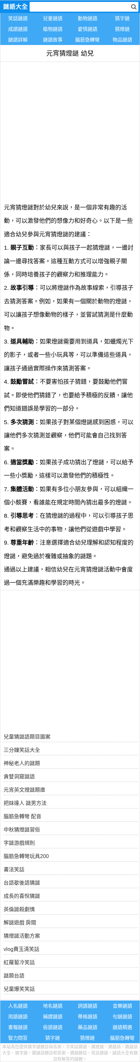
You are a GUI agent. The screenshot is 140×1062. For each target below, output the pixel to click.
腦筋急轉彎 (87, 39)
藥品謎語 (87, 1027)
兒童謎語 (53, 18)
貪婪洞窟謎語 (19, 776)
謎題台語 (14, 975)
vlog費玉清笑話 (21, 949)
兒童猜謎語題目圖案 (27, 737)
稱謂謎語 (53, 1016)
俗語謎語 (53, 1027)
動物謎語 (87, 18)
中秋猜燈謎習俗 (22, 829)
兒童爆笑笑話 (19, 989)
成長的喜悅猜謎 (22, 896)
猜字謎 (122, 18)
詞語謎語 (87, 1006)
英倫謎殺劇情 (19, 909)
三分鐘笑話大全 (22, 750)
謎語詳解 (18, 39)
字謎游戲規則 (19, 843)
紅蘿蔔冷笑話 (19, 962)
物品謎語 (122, 39)
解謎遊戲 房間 (20, 922)
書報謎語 (18, 1027)
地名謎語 (53, 1006)
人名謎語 (18, 1006)
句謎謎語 (122, 1016)
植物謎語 (53, 29)
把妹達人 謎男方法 (25, 803)
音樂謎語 (122, 1006)
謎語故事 (53, 39)
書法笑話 (14, 869)
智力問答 (18, 1038)
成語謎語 (18, 29)
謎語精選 (122, 1027)
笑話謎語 (18, 18)
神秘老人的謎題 (22, 763)
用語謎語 (18, 1016)
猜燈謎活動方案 (22, 936)
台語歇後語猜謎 (22, 883)
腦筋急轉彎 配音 (22, 816)
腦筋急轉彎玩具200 (26, 856)
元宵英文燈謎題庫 (24, 790)
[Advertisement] (70, 131)
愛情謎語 (87, 29)
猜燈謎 (122, 29)
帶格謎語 (87, 1016)
